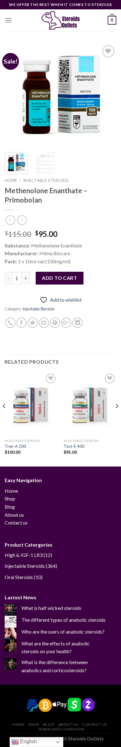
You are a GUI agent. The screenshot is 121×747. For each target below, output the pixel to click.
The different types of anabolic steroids (63, 620)
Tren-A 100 (15, 446)
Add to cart (59, 278)
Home (11, 180)
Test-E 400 (74, 446)
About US (68, 724)
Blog (10, 507)
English (28, 741)
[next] (106, 95)
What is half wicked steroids (51, 608)
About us (14, 515)
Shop (10, 498)
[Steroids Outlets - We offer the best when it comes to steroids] (60, 20)
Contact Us (94, 724)
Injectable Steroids (46, 180)
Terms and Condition (61, 729)
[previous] (14, 95)
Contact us (16, 522)
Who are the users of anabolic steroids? (63, 631)
